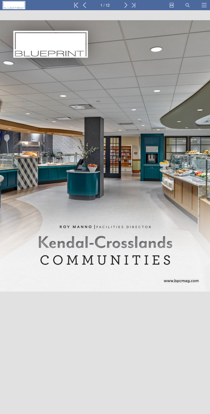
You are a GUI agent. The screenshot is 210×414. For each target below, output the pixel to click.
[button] (25, 5)
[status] (105, 5)
